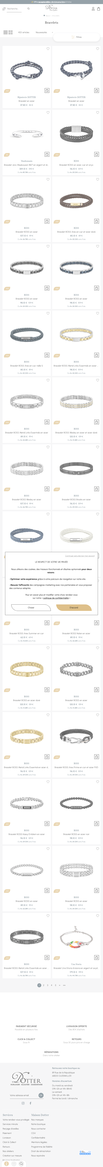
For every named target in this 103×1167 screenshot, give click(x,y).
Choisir (31, 607)
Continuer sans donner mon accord (79, 556)
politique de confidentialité (56, 598)
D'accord (74, 607)
